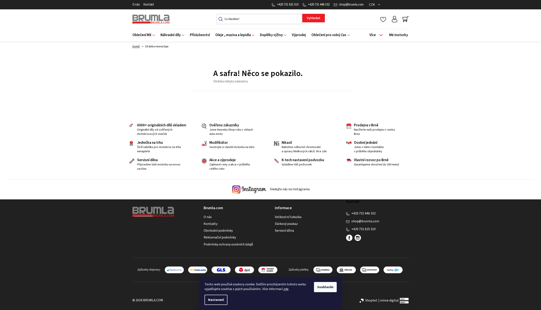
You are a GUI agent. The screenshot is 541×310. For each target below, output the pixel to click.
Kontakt (148, 4)
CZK (372, 4)
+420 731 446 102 (318, 4)
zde (285, 289)
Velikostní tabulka (288, 217)
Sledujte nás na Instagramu (289, 189)
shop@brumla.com (351, 4)
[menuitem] (145, 35)
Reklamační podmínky (220, 237)
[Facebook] (349, 238)
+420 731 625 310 (287, 4)
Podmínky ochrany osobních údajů (228, 244)
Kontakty (210, 223)
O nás (136, 4)
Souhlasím (325, 287)
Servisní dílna (284, 230)
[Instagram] (358, 238)
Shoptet (371, 300)
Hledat (313, 18)
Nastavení (216, 299)
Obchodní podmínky (218, 230)
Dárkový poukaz (286, 223)
